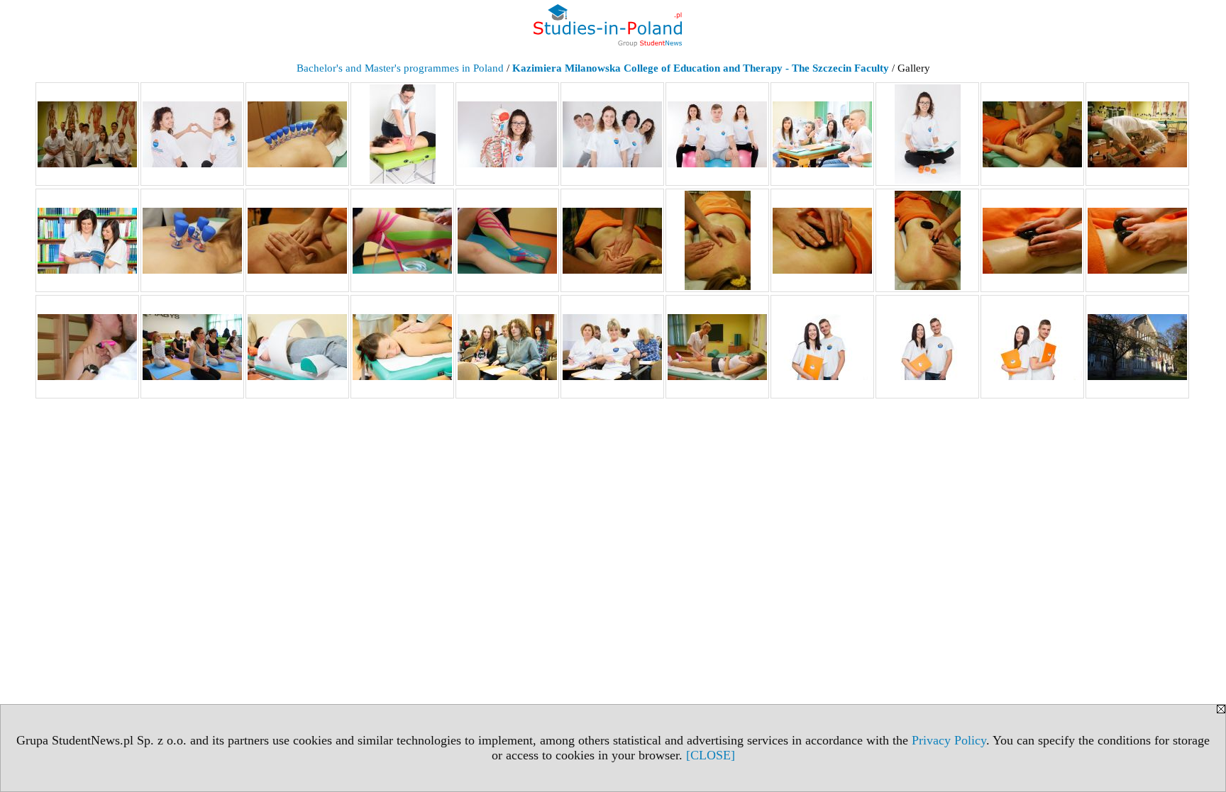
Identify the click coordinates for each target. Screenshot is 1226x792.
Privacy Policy (949, 740)
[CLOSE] (710, 755)
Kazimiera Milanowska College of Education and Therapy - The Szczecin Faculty (700, 68)
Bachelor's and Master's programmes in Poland (400, 68)
